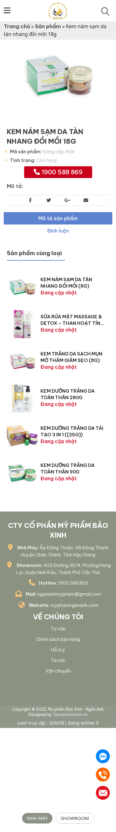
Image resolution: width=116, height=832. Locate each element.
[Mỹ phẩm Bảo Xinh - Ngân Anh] (58, 10)
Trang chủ (17, 26)
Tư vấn (58, 629)
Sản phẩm (48, 26)
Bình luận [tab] (58, 231)
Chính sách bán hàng (58, 639)
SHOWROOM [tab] (75, 818)
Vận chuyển (58, 671)
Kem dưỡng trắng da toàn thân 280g (68, 394)
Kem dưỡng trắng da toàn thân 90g (68, 468)
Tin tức (58, 660)
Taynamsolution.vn (70, 714)
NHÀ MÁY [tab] (37, 818)
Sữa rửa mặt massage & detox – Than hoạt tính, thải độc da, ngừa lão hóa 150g (73, 320)
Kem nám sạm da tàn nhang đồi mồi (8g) (66, 283)
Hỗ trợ (58, 650)
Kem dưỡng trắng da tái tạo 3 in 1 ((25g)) (72, 431)
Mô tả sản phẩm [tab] (58, 218)
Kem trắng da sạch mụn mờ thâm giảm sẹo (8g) (71, 357)
